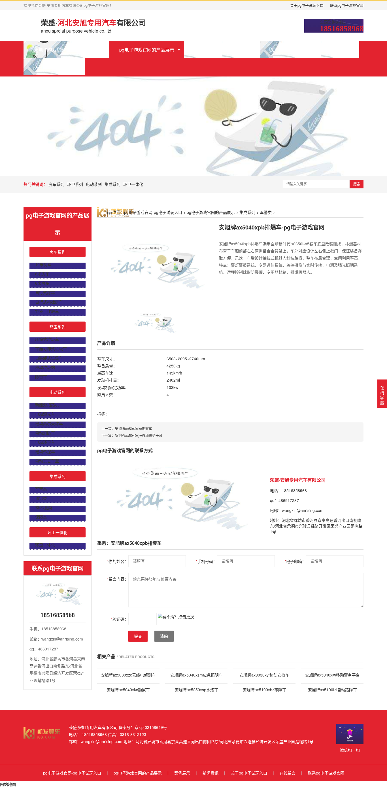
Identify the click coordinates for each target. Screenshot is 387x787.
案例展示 (203, 49)
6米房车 (42, 283)
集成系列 (112, 184)
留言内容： (117, 579)
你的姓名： (117, 561)
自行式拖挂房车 (49, 302)
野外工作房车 (47, 311)
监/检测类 (43, 507)
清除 (164, 636)
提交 (138, 636)
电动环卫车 (45, 442)
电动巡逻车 (45, 451)
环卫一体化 (133, 184)
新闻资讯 (241, 49)
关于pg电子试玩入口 (307, 5)
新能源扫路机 (47, 404)
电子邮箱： (295, 561)
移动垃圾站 (45, 367)
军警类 (41, 489)
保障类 (41, 517)
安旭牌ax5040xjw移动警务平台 (138, 435)
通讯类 (41, 498)
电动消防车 (45, 432)
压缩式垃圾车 (47, 339)
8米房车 (42, 273)
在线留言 (340, 49)
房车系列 (56, 184)
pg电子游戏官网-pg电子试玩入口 (66, 49)
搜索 (356, 184)
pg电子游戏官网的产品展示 (146, 49)
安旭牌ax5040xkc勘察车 (133, 428)
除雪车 (41, 376)
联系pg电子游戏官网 (346, 5)
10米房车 (43, 264)
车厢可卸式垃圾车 (51, 348)
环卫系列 (75, 184)
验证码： (119, 619)
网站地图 (8, 784)
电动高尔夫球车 (49, 423)
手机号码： (206, 561)
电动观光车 (45, 414)
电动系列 (94, 184)
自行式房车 (45, 292)
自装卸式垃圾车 (49, 358)
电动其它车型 (47, 460)
